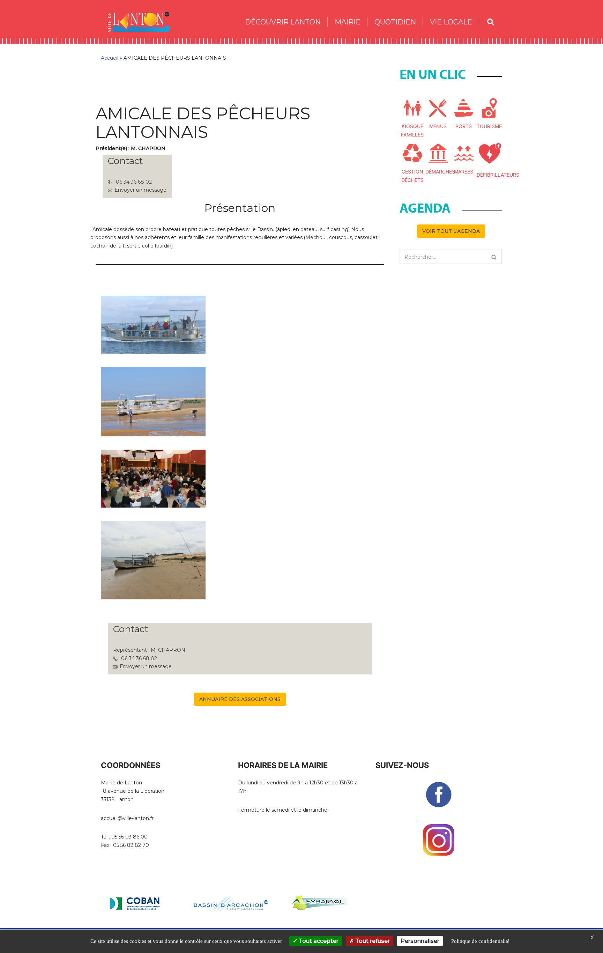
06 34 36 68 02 (134, 182)
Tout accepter (317, 941)
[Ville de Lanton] (142, 22)
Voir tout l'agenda (451, 231)
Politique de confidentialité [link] (480, 941)
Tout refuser (372, 941)
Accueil (109, 58)
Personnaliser (420, 941)
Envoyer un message (140, 190)
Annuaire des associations (240, 699)
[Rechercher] (494, 257)
